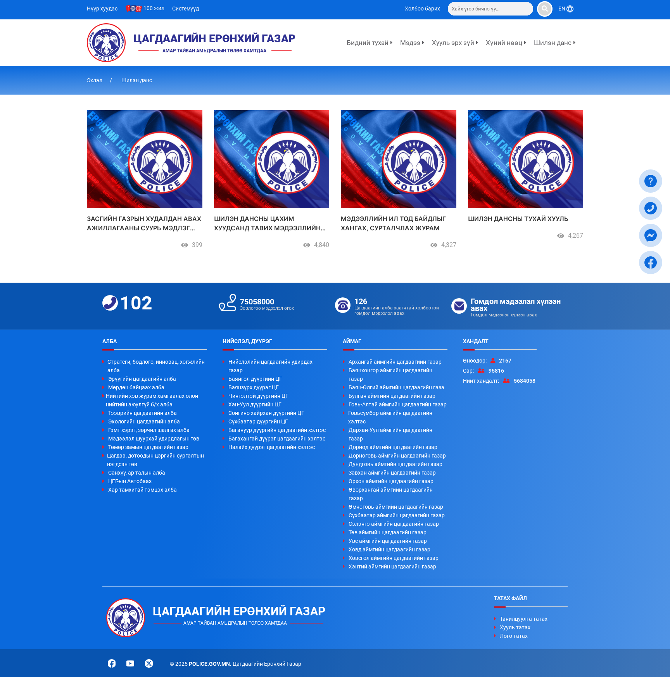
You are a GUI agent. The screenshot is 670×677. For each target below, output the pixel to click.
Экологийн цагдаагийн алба (144, 421)
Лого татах (514, 636)
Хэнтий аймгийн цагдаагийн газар (392, 566)
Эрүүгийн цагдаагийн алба (142, 379)
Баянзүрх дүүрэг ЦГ (253, 387)
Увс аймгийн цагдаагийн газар (388, 541)
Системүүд (185, 8)
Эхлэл (95, 80)
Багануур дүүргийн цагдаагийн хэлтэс (277, 430)
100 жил (153, 8)
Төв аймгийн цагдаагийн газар (388, 532)
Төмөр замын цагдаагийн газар (148, 447)
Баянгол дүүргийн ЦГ (255, 379)
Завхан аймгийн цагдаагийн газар (392, 473)
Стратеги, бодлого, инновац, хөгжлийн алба (156, 366)
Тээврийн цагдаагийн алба (142, 413)
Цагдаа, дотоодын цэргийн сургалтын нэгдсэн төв (155, 459)
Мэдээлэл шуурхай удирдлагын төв (153, 438)
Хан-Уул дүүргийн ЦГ (254, 404)
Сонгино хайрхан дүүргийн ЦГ (266, 413)
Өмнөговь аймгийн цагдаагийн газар (396, 507)
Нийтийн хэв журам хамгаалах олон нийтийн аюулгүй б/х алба (152, 400)
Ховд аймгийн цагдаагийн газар (389, 549)
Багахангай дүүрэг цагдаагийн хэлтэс (276, 438)
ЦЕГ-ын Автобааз (130, 481)
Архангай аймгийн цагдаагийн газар (395, 362)
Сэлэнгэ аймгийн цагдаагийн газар (394, 524)
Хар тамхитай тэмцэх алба (142, 490)
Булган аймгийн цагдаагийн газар (392, 396)
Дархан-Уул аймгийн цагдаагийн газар (390, 434)
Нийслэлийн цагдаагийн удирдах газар (270, 366)
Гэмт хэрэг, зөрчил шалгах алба (149, 430)
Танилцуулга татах (523, 619)
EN (562, 8)
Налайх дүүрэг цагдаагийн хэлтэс (271, 447)
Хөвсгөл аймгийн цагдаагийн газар (394, 558)
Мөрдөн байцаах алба (136, 387)
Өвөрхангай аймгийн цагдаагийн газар (391, 494)
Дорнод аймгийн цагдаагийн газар (393, 447)
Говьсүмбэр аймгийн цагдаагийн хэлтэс (390, 417)
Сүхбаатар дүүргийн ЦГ (258, 421)
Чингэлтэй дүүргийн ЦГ (258, 396)
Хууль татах (515, 627)
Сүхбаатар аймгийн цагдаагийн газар (397, 515)
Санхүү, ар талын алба (136, 473)
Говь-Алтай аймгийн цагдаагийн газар (398, 404)
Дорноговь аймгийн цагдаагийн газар (397, 455)
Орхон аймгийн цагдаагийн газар (391, 481)
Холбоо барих (422, 8)
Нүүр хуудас (102, 8)
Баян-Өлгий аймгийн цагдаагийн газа (396, 387)
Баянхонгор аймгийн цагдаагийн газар (390, 374)
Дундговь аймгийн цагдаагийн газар (395, 464)
